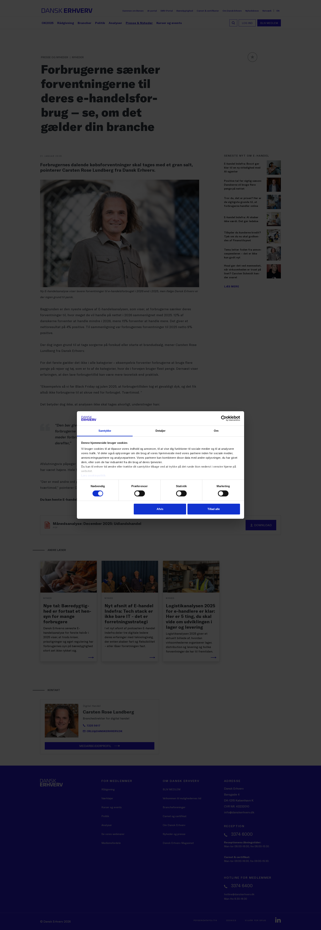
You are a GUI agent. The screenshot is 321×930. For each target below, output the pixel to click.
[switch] (139, 493)
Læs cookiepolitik (93, 475)
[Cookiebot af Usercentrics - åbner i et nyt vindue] (223, 418)
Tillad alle (213, 509)
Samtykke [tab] (104, 430)
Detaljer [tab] (160, 430)
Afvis (160, 509)
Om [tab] (216, 430)
